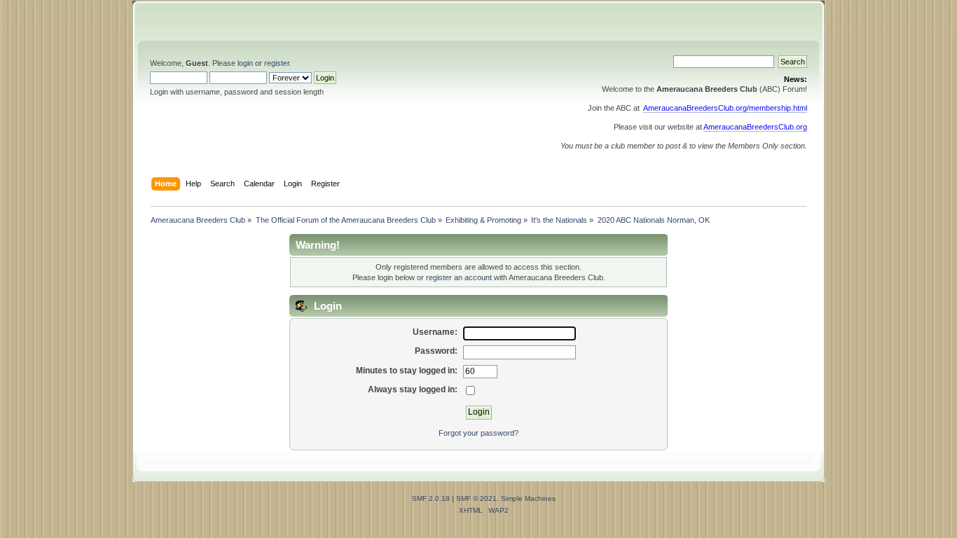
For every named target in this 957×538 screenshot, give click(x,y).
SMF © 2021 (476, 498)
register (276, 63)
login (245, 63)
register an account (459, 277)
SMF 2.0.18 (431, 498)
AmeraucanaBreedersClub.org (755, 127)
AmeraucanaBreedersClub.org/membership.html (725, 108)
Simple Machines (528, 498)
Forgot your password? (478, 433)
